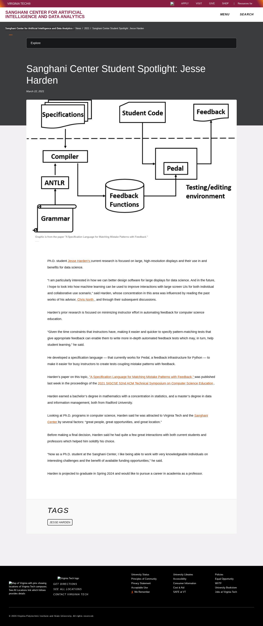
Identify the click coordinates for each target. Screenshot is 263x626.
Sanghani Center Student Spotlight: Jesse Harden (118, 28)
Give (212, 4)
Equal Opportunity (224, 579)
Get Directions (66, 584)
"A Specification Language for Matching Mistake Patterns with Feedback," (142, 377)
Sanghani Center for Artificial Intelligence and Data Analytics (39, 28)
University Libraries (183, 574)
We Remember (142, 592)
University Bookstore (226, 587)
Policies (219, 574)
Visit (199, 4)
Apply (185, 4)
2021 (87, 28)
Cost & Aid (178, 587)
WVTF (218, 583)
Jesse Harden (60, 522)
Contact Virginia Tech (71, 594)
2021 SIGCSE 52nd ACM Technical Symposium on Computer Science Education (156, 383)
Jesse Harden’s (79, 261)
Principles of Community (144, 579)
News (79, 28)
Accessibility (179, 579)
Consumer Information (184, 583)
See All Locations (68, 589)
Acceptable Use (139, 587)
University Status (140, 574)
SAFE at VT (179, 592)
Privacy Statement (141, 583)
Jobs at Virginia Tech (226, 592)
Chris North (85, 299)
